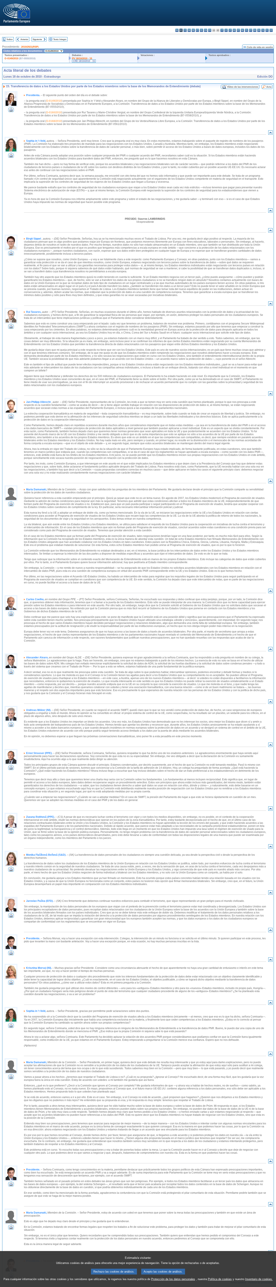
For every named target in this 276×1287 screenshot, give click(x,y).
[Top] (270, 133)
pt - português (250, 30)
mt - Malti (238, 30)
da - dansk (189, 30)
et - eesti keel (197, 30)
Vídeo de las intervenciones (242, 87)
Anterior (24, 39)
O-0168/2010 (54, 121)
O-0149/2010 (11, 58)
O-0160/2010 (54, 112)
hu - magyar (234, 30)
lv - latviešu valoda (226, 30)
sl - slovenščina (263, 30)
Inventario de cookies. (259, 1279)
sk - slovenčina (258, 30)
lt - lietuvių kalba (230, 30)
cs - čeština (185, 30)
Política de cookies (220, 1279)
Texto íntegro (59, 39)
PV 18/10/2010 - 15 (82, 58)
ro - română (254, 30)
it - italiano (222, 30)
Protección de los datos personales (173, 1279)
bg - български (177, 30)
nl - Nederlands (242, 30)
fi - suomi (267, 30)
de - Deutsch (193, 30)
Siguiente (37, 39)
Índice (10, 39)
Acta (268, 87)
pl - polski (246, 30)
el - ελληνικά (201, 30)
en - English (205, 30)
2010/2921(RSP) (30, 46)
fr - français (209, 30)
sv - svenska (271, 30)
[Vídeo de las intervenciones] (11, 111)
